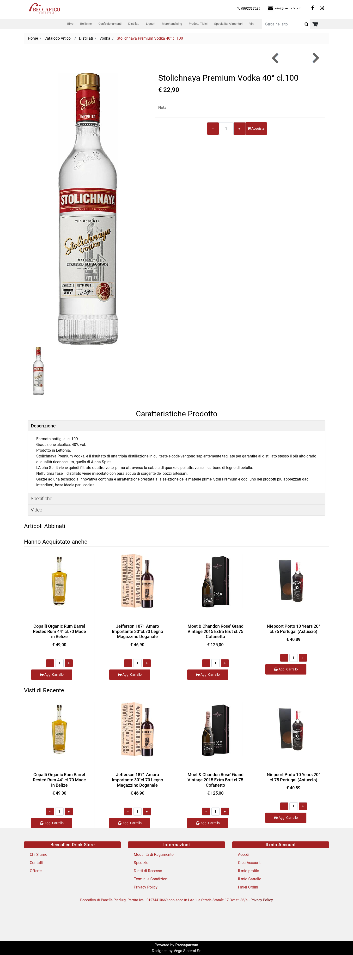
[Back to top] (339, 941)
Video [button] (36, 510)
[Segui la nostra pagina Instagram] (321, 8)
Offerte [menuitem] (36, 871)
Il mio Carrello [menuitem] (249, 879)
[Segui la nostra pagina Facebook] (312, 8)
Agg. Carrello (54, 674)
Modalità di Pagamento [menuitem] (154, 854)
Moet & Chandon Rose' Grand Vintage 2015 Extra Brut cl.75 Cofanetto (215, 631)
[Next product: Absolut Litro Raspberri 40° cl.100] (315, 58)
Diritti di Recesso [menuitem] (148, 871)
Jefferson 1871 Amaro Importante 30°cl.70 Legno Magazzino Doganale (137, 631)
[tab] (176, 425)
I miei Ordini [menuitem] (248, 887)
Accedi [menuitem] (243, 854)
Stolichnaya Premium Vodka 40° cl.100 (150, 38)
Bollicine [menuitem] (86, 23)
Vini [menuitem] (251, 23)
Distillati (86, 38)
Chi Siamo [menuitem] (38, 854)
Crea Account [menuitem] (249, 862)
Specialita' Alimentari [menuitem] (228, 23)
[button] (306, 24)
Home (33, 38)
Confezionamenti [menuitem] (110, 23)
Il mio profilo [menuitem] (248, 871)
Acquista (258, 128)
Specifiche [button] (41, 498)
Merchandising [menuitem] (172, 23)
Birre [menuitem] (70, 23)
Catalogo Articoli (58, 38)
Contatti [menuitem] (36, 862)
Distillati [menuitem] (133, 23)
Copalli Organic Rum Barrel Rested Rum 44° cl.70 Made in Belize (59, 631)
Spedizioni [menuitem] (143, 862)
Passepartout (186, 945)
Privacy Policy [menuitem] (146, 887)
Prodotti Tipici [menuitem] (198, 23)
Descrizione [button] (43, 426)
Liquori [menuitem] (150, 23)
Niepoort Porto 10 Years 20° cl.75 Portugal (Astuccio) (293, 629)
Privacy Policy (261, 900)
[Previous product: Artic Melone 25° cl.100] (276, 58)
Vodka (104, 38)
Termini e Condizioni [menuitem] (151, 879)
